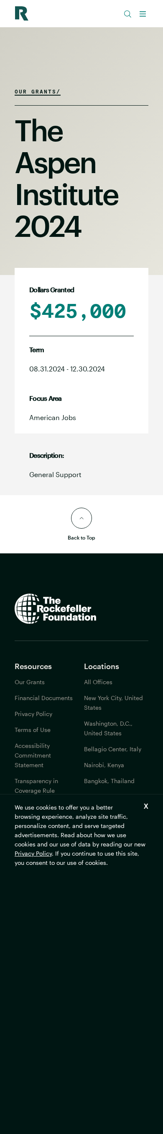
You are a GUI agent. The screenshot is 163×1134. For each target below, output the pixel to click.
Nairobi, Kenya (104, 764)
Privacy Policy (33, 853)
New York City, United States (113, 702)
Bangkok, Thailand (109, 780)
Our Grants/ (38, 91)
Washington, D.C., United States (108, 728)
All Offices (98, 681)
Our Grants (30, 681)
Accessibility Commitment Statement (33, 755)
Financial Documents (44, 697)
